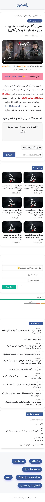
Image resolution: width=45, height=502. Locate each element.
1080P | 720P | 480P (13, 76)
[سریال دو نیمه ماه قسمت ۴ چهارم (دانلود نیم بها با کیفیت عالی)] (33, 202)
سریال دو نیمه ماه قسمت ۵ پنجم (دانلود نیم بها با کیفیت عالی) (12, 188)
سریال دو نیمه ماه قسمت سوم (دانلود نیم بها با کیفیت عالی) (12, 212)
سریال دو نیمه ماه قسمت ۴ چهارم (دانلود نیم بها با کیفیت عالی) (33, 212)
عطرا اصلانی (38, 438)
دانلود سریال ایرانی (21, 16)
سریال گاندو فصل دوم (31, 147)
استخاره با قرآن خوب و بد (30, 485)
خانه (39, 16)
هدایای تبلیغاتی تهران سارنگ (29, 477)
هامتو (8, 477)
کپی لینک (9, 155)
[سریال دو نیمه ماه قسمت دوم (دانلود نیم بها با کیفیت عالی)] (33, 227)
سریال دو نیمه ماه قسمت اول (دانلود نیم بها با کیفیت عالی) (12, 237)
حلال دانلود (35, 461)
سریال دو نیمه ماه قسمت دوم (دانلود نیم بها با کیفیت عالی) (34, 237)
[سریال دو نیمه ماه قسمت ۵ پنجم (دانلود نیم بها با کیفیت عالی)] (12, 177)
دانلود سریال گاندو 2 (13, 106)
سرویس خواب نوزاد (32, 469)
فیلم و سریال (33, 16)
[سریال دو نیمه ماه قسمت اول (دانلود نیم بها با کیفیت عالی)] (12, 227)
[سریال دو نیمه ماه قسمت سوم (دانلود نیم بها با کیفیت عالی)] (12, 202)
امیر (41, 428)
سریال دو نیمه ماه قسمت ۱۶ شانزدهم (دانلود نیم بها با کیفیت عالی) (33, 188)
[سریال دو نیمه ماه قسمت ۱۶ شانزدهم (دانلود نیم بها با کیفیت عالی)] (33, 177)
